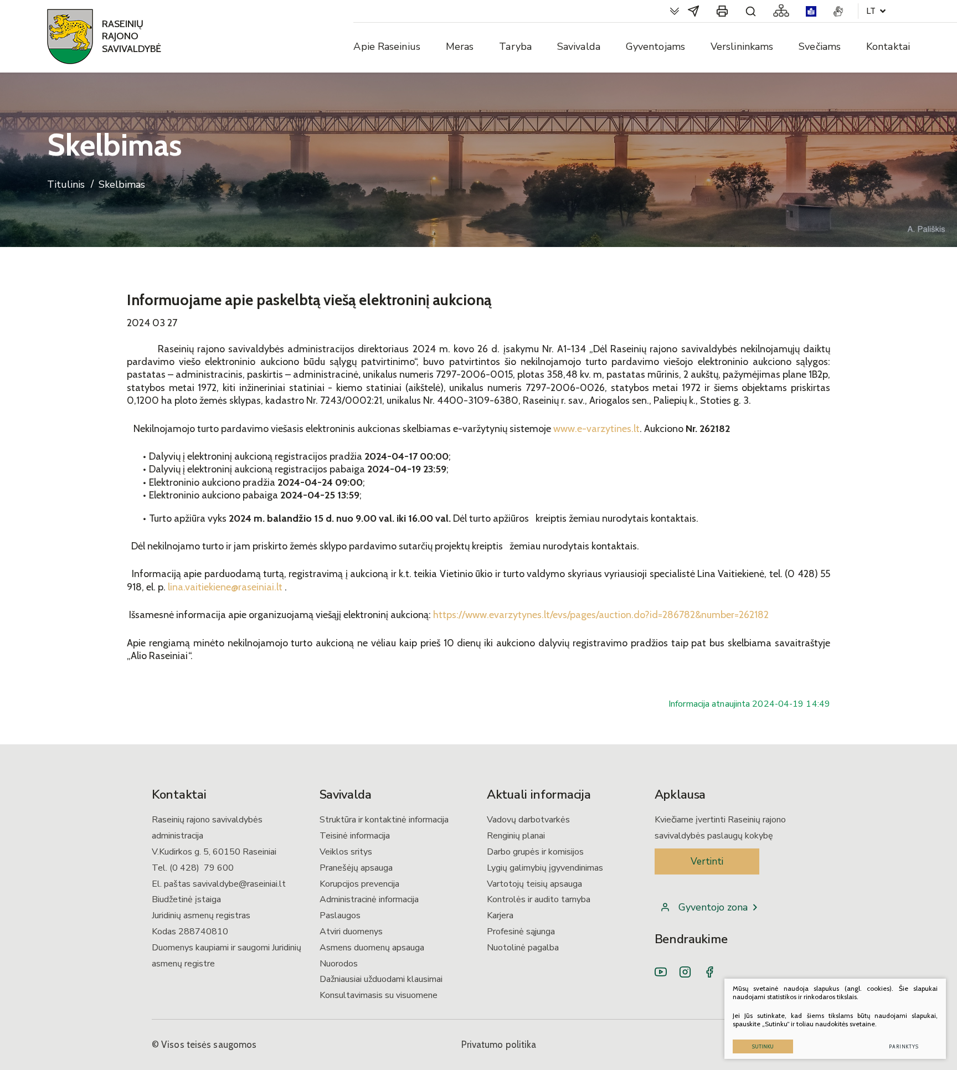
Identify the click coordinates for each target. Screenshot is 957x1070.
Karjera (500, 915)
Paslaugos (340, 915)
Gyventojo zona (713, 907)
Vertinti (707, 861)
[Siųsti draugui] (693, 11)
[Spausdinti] (722, 11)
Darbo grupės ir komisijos (535, 852)
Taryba (515, 46)
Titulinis (66, 184)
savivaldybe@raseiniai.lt (239, 884)
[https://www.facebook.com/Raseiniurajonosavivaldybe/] (709, 972)
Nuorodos (339, 964)
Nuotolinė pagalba (523, 948)
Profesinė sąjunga (521, 931)
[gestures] (838, 11)
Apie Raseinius (386, 46)
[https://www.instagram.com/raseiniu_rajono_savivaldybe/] (685, 972)
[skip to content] (674, 11)
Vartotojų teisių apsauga (534, 884)
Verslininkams (742, 46)
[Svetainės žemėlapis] (781, 11)
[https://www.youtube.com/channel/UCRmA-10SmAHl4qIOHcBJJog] (661, 972)
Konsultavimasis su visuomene (379, 995)
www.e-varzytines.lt (596, 429)
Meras (460, 46)
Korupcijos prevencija (359, 884)
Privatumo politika (499, 1044)
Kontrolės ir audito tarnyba (538, 899)
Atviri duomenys (351, 931)
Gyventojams (655, 46)
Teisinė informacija (355, 836)
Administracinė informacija (369, 899)
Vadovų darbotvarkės (528, 820)
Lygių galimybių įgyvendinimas (545, 868)
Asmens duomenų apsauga (372, 948)
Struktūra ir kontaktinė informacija (384, 820)
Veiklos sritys (346, 852)
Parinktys (904, 1046)
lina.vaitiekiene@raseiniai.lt (225, 587)
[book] (811, 11)
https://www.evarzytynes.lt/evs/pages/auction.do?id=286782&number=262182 (601, 615)
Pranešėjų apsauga (356, 868)
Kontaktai (888, 46)
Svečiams (820, 46)
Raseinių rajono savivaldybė (131, 36)
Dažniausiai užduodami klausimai (381, 979)
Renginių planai (516, 836)
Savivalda (578, 46)
